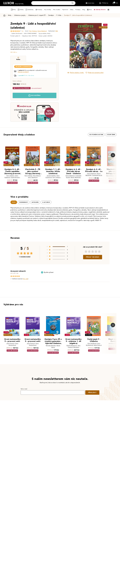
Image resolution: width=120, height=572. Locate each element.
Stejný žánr (111, 134)
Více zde (25, 279)
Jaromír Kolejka (51, 175)
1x (22, 31)
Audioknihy (30, 9)
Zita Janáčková (91, 343)
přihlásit (92, 392)
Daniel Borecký (15, 177)
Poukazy (40, 9)
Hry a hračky (47, 9)
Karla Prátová (98, 345)
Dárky (71, 9)
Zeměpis (51, 15)
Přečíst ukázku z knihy (77, 72)
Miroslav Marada (51, 345)
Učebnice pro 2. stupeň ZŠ (37, 15)
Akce (90, 9)
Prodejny (77, 9)
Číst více (13, 52)
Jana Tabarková (32, 177)
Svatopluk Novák (97, 175)
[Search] (72, 3)
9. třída (58, 15)
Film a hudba (56, 9)
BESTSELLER (103, 27)
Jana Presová (10, 343)
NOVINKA (88, 335)
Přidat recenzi (92, 257)
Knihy (14, 9)
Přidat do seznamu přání (95, 72)
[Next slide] (105, 45)
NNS (56, 31)
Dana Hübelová (42, 31)
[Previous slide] (66, 45)
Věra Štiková (36, 175)
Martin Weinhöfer (76, 177)
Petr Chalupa (33, 31)
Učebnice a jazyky (20, 15)
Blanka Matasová (72, 345)
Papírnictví (65, 9)
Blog (83, 9)
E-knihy (21, 9)
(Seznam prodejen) (23, 72)
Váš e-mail (24, 389)
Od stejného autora (96, 134)
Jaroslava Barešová (114, 343)
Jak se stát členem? (36, 88)
